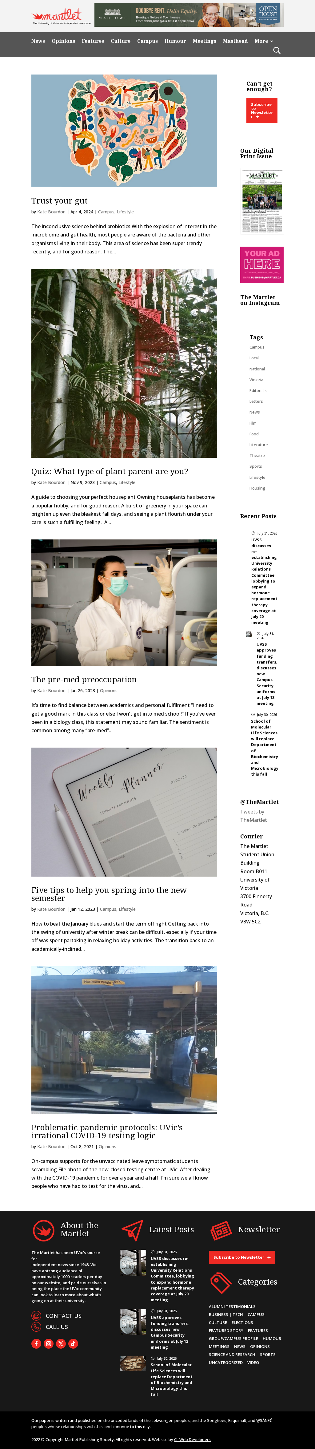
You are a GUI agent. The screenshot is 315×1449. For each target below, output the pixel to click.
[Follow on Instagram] (49, 1344)
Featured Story (226, 1330)
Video (253, 1362)
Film (253, 423)
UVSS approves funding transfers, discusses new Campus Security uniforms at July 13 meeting (170, 1332)
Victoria (256, 379)
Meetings (204, 41)
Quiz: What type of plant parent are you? (110, 471)
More (261, 41)
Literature (258, 444)
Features (93, 41)
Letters (256, 401)
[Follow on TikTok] (73, 1344)
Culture (120, 41)
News (38, 41)
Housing (257, 488)
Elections (242, 1322)
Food (254, 434)
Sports (255, 466)
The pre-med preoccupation (84, 679)
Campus (147, 41)
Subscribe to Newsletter (262, 110)
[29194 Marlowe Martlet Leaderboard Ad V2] (188, 25)
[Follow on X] (61, 1344)
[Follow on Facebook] (36, 1344)
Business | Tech (226, 1314)
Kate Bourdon (51, 212)
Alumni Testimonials (232, 1306)
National (257, 369)
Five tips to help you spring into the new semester (109, 893)
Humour (175, 41)
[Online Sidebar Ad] (262, 280)
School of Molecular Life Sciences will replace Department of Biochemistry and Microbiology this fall (172, 1379)
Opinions (63, 41)
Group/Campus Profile (233, 1338)
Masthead (235, 41)
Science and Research (232, 1354)
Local (254, 358)
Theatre (257, 455)
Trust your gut (60, 200)
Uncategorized (226, 1362)
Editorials (258, 390)
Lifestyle (125, 212)
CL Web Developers (192, 1439)
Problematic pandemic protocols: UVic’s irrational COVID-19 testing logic (107, 1131)
